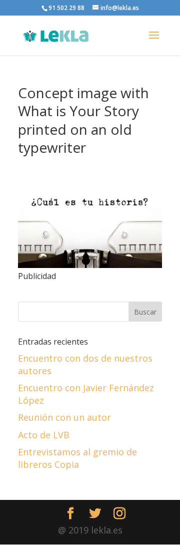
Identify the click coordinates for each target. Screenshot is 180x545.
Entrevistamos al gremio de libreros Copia (77, 458)
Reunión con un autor (64, 417)
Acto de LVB (44, 435)
